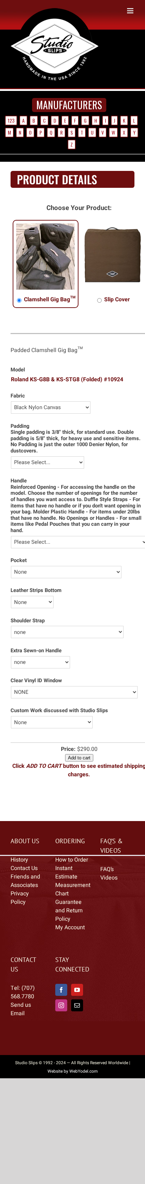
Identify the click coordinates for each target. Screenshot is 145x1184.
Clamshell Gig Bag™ (49, 299)
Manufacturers (69, 105)
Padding (20, 426)
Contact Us (24, 868)
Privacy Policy (20, 897)
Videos (109, 878)
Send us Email (21, 1009)
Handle (19, 481)
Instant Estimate (66, 872)
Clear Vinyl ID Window (36, 680)
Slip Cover (116, 299)
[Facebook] (61, 990)
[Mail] (77, 1005)
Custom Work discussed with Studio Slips (59, 710)
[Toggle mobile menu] (130, 10)
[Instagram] (61, 1005)
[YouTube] (77, 990)
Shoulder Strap (28, 620)
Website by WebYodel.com (73, 1071)
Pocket (19, 560)
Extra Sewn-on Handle (36, 650)
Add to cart (79, 757)
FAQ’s (107, 869)
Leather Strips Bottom (36, 590)
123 (11, 120)
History (19, 860)
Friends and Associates (25, 880)
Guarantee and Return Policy (69, 910)
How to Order (71, 860)
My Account (70, 927)
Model (18, 370)
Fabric (18, 396)
